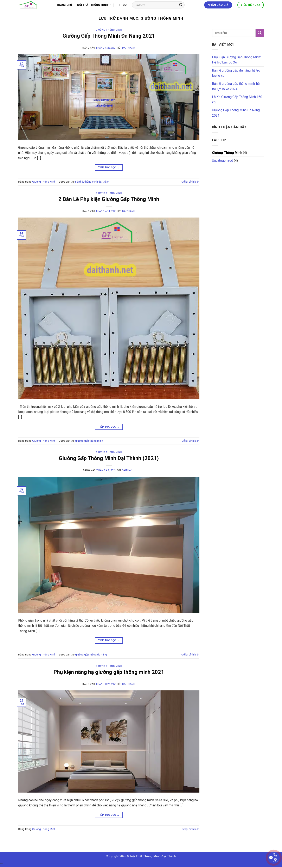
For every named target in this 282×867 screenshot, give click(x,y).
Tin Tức (121, 4)
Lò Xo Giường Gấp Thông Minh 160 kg (237, 99)
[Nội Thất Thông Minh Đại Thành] (34, 5)
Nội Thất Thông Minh (92, 4)
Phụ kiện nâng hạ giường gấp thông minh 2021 (108, 672)
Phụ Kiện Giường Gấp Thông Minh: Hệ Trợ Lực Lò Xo (236, 60)
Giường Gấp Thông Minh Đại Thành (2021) (109, 458)
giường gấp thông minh (89, 440)
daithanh (128, 48)
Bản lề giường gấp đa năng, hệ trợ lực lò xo (236, 73)
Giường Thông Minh (109, 30)
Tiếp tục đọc (108, 167)
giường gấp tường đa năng (91, 654)
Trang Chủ (64, 4)
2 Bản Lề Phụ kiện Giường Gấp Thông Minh (108, 199)
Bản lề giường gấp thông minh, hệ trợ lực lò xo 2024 (235, 86)
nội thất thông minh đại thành (92, 181)
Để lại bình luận (190, 181)
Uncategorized (222, 161)
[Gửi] (180, 4)
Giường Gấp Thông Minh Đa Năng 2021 (109, 36)
